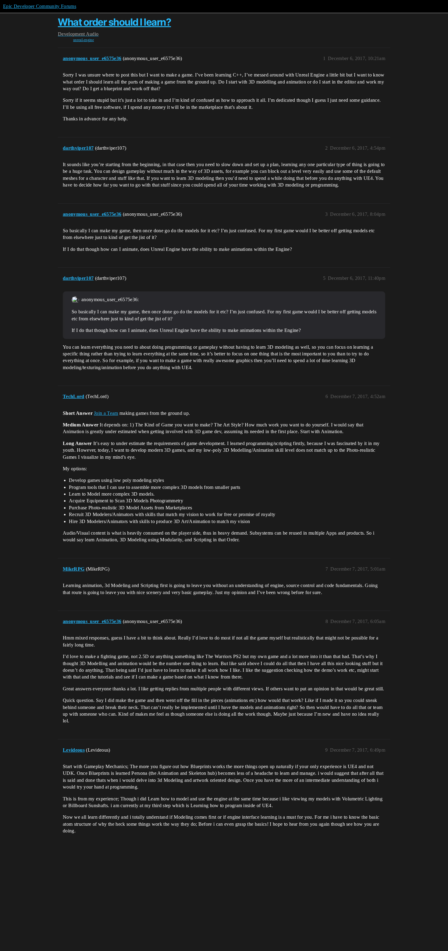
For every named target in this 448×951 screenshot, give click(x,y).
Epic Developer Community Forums (39, 6)
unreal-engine (83, 40)
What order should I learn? (114, 22)
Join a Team (106, 413)
